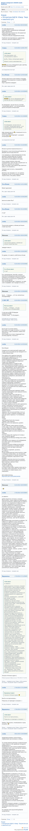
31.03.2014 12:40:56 (19, 91)
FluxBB (26, 829)
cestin (4, 25)
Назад (8, 22)
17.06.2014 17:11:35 (20, 576)
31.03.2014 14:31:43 (19, 184)
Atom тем (25, 827)
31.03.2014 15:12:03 (19, 209)
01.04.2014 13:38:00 (19, 291)
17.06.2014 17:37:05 (19, 709)
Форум (3, 15)
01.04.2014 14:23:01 (19, 344)
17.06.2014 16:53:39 (19, 492)
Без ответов (22, 11)
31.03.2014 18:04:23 (19, 235)
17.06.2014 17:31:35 (19, 687)
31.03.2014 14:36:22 (19, 196)
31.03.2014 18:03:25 (19, 221)
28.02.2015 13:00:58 (19, 733)
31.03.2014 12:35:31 (19, 74)
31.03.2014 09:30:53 (19, 25)
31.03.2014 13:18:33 (19, 145)
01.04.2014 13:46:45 (19, 300)
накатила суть (8, 19)
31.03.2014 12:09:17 (19, 48)
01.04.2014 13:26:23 (19, 251)
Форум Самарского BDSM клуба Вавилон (11, 3)
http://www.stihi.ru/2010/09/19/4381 (11, 476)
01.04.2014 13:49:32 (19, 325)
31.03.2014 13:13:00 (19, 116)
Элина (4, 48)
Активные (15, 11)
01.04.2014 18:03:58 (19, 485)
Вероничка (6, 576)
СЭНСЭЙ (5, 300)
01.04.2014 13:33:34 (19, 263)
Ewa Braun (5, 75)
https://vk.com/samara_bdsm (17, 7)
